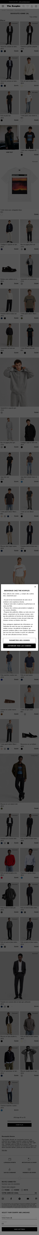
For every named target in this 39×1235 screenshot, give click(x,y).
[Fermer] (35, 586)
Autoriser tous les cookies (19, 646)
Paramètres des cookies (19, 640)
